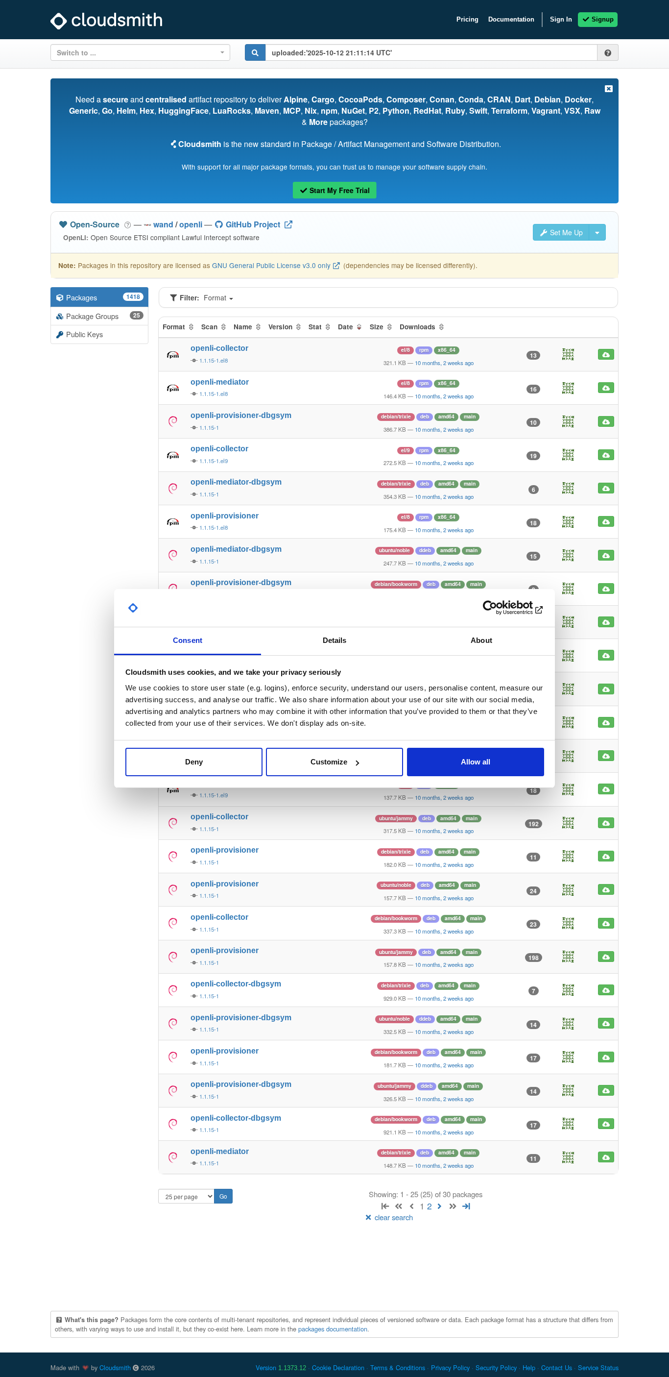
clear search (393, 1217)
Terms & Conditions (397, 1367)
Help (529, 1367)
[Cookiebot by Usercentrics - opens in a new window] (501, 608)
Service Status (598, 1367)
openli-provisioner (225, 516)
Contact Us (556, 1367)
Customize (329, 762)
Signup (602, 19)
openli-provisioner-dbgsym (241, 415)
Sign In (561, 19)
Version (281, 1367)
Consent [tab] (187, 640)
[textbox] (137, 52)
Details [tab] (335, 640)
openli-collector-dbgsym (236, 984)
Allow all (475, 762)
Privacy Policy (450, 1367)
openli (190, 224)
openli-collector (219, 348)
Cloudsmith (115, 1367)
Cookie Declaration (338, 1367)
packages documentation (332, 1328)
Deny (194, 762)
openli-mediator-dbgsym (236, 482)
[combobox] (140, 52)
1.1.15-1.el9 (213, 461)
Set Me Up (565, 232)
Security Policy (496, 1367)
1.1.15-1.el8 (213, 360)
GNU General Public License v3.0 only (271, 265)
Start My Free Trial (339, 190)
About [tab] (481, 640)
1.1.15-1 (209, 427)
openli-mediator (220, 382)
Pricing (467, 19)
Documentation (511, 19)
